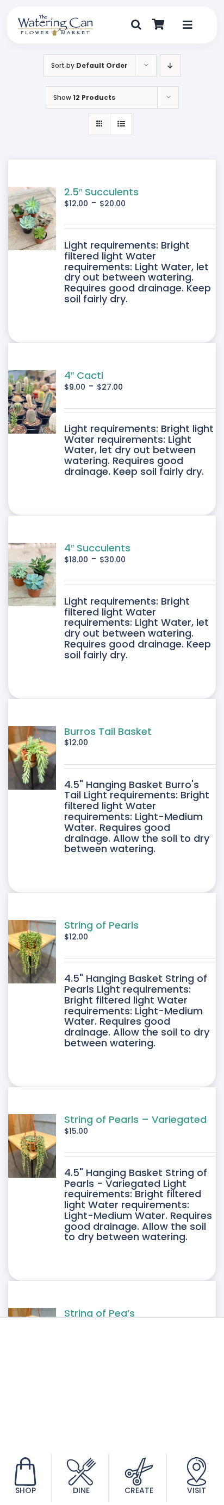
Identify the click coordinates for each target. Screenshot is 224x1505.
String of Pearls (101, 925)
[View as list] (121, 124)
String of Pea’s (99, 1313)
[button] (136, 25)
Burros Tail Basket (108, 731)
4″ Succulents (97, 548)
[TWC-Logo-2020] (55, 19)
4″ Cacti (83, 375)
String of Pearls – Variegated (135, 1119)
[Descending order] (170, 65)
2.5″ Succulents (101, 192)
